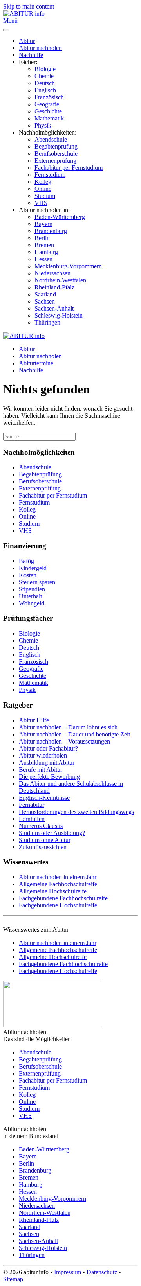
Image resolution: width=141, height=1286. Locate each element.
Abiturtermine (36, 363)
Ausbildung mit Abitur (46, 762)
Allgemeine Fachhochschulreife (58, 884)
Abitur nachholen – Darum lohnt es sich (68, 727)
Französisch (49, 97)
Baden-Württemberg (59, 217)
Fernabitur (31, 804)
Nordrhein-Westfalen (60, 280)
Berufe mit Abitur (40, 769)
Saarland (45, 294)
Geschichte (48, 111)
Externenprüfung (55, 160)
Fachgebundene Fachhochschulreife (63, 898)
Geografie (46, 104)
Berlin (42, 238)
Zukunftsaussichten (43, 847)
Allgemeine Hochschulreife (53, 891)
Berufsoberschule (56, 153)
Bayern (43, 224)
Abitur (27, 41)
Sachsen (44, 301)
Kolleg (42, 181)
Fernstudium (49, 174)
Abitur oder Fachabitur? (48, 748)
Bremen (44, 245)
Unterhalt (30, 596)
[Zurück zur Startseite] (24, 13)
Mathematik (49, 118)
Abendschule (50, 139)
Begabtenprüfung (56, 146)
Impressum (67, 1272)
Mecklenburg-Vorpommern (68, 266)
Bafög (26, 561)
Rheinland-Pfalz (54, 287)
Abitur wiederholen (43, 755)
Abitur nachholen (40, 48)
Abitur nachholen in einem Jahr (57, 877)
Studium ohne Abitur (44, 840)
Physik (42, 125)
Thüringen (47, 322)
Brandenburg (50, 231)
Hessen (43, 259)
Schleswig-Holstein (58, 315)
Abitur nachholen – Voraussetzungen (64, 741)
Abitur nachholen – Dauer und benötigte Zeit (74, 734)
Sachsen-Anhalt (54, 308)
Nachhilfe (31, 55)
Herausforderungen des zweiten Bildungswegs (76, 811)
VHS (40, 202)
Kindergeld (33, 568)
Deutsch (44, 83)
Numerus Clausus (41, 826)
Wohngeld (31, 603)
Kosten (27, 575)
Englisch (45, 90)
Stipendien (32, 589)
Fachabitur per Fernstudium (68, 167)
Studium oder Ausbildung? (52, 833)
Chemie (44, 76)
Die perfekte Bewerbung (49, 776)
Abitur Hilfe (34, 720)
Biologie (45, 69)
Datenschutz (102, 1272)
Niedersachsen (52, 273)
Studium (44, 195)
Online (42, 188)
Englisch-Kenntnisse (44, 797)
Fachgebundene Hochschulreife (58, 905)
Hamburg (46, 252)
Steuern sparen (37, 582)
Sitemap (13, 1279)
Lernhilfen (32, 818)
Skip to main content (28, 6)
